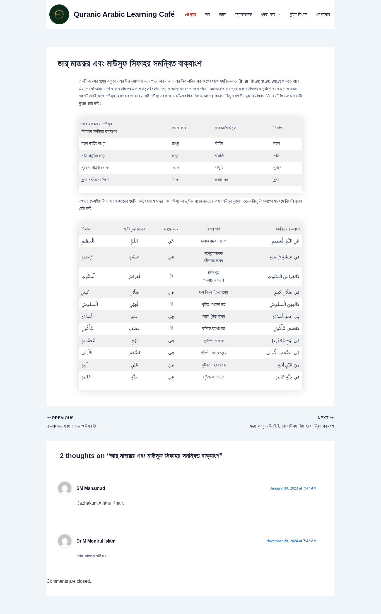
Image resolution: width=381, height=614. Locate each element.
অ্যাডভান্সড (243, 14)
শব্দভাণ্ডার (268, 14)
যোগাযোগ (323, 14)
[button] (278, 14)
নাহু (207, 14)
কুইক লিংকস (298, 14)
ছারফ (222, 14)
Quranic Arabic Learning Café (124, 14)
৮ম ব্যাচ (190, 14)
